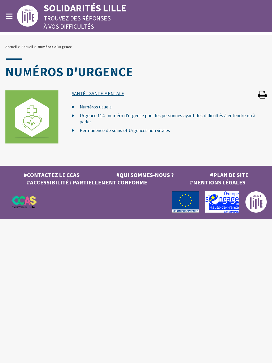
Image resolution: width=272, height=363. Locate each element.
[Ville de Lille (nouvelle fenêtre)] (256, 211)
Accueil (11, 46)
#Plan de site (229, 175)
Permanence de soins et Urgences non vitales (125, 130)
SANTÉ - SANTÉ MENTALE (98, 93)
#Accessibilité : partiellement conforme (87, 182)
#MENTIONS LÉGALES (217, 182)
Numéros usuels (96, 107)
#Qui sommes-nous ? (145, 175)
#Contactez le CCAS (52, 175)
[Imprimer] (262, 95)
